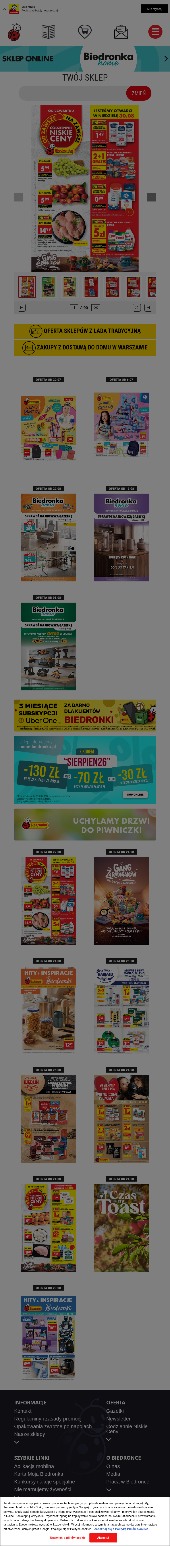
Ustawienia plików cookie (67, 1537)
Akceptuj (103, 1537)
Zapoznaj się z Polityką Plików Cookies (121, 1529)
